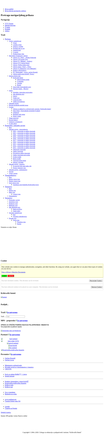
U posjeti (15, 52)
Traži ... (3, 316)
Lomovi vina (16, 194)
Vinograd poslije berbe (19, 160)
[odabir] (11, 312)
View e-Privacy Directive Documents (13, 272)
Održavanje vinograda (19, 149)
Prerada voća (12, 218)
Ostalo (11, 90)
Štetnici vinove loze (14, 181)
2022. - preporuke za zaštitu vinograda (24, 131)
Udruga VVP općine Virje (20, 59)
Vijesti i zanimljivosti (15, 41)
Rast (14, 214)
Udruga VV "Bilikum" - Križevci (22, 61)
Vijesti (15, 43)
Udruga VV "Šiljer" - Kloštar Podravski (24, 57)
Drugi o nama (17, 116)
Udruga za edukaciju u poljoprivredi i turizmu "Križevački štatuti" (32, 109)
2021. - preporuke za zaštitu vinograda (24, 133)
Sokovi (15, 96)
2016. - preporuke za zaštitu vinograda (24, 142)
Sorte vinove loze (14, 183)
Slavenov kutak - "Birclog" (21, 89)
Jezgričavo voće (13, 202)
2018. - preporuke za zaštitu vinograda (24, 138)
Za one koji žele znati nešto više (22, 166)
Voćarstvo (8, 198)
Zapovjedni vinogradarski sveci (22, 87)
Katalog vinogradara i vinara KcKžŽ (16, 381)
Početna (8, 39)
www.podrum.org (10, 399)
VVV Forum (9, 23)
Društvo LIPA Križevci (19, 70)
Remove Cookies (97, 287)
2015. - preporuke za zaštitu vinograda (24, 144)
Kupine (19, 224)
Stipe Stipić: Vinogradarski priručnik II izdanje (26, 111)
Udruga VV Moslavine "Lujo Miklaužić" (24, 68)
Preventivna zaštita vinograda (21, 153)
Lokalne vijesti (17, 45)
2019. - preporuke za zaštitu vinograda (24, 137)
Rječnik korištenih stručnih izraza (18, 105)
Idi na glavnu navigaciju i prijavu (15, 11)
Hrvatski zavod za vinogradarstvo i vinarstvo (19, 367)
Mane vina (12, 192)
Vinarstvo (8, 187)
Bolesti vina (12, 190)
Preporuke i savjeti (14, 200)
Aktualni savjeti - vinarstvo (17, 164)
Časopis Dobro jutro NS (12, 401)
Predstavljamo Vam (18, 54)
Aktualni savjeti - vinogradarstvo (18, 129)
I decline (10, 276)
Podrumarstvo (13, 196)
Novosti (11, 171)
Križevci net (9, 387)
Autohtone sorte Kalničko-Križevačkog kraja (26, 185)
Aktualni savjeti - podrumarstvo (18, 170)
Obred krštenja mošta (23, 79)
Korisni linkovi (13, 120)
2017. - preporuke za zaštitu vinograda (24, 140)
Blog (10, 127)
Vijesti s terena (13, 173)
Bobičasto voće (13, 205)
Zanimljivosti (17, 50)
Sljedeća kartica (6, 412)
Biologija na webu (11, 394)
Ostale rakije (16, 211)
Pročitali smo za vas (18, 48)
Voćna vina (16, 220)
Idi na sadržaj (9, 9)
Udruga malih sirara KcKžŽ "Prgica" (23, 74)
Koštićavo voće (13, 203)
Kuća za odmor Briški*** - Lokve (16, 374)
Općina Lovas (9, 360)
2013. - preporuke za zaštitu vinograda (24, 148)
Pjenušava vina (21, 222)
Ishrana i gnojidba (18, 162)
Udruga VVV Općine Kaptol (21, 63)
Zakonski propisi (14, 103)
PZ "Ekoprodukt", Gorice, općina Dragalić (25, 72)
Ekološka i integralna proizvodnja (22, 92)
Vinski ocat (16, 98)
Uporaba (19, 83)
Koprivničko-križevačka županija (15, 383)
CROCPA (8, 369)
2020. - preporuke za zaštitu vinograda (24, 135)
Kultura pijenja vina (14, 76)
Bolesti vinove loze (14, 179)
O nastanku (20, 81)
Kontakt (7, 29)
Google (7, 406)
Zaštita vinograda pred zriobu (21, 155)
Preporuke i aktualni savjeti (15, 125)
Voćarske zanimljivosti (15, 213)
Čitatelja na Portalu (11, 408)
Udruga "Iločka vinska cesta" (21, 65)
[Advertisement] (52, 243)
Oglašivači (16, 112)
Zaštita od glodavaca (19, 101)
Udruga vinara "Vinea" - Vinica (22, 67)
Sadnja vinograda (18, 151)
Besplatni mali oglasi (19, 114)
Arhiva (7, 31)
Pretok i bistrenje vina (19, 168)
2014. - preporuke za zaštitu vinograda (24, 146)
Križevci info (9, 385)
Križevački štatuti (18, 78)
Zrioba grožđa (17, 157)
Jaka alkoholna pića (18, 94)
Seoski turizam (9, 376)
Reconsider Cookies (96, 281)
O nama (7, 27)
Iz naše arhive (13, 123)
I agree (4, 276)
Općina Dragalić (10, 358)
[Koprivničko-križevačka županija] (12, 350)
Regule (19, 85)
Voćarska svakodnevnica (20, 216)
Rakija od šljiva (17, 209)
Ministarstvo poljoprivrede (13, 365)
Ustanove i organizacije (15, 122)
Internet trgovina (10, 25)
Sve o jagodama (10, 392)
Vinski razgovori (13, 118)
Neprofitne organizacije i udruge (18, 56)
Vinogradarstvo (10, 175)
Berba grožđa (17, 159)
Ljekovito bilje (17, 100)
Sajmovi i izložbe (18, 46)
